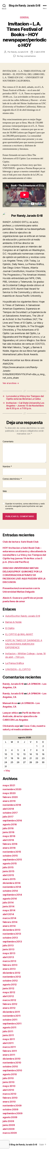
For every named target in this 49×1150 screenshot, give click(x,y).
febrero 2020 (10, 797)
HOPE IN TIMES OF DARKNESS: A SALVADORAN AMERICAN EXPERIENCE (23, 644)
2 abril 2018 (39, 52)
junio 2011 (8, 1035)
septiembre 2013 (12, 941)
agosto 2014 (10, 898)
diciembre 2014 (11, 883)
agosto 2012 (10, 984)
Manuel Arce (10, 703)
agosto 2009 (10, 1117)
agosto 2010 (10, 1074)
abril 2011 (8, 1043)
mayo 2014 (9, 910)
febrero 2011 (10, 1051)
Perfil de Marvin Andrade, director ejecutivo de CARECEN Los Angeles (21, 716)
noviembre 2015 (12, 851)
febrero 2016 (10, 844)
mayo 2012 (9, 992)
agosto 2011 (9, 1027)
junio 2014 (8, 906)
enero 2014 (9, 926)
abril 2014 (8, 914)
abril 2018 (8, 808)
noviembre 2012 (12, 976)
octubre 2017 (10, 812)
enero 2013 (9, 969)
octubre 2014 (10, 890)
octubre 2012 (10, 980)
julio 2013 (8, 945)
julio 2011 (8, 1031)
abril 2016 (8, 840)
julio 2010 (8, 1078)
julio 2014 (8, 902)
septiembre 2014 (12, 894)
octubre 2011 (10, 1019)
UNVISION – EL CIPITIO (18, 669)
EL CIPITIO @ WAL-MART (19, 634)
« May (7, 770)
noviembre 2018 (12, 805)
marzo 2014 (9, 918)
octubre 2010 (10, 1066)
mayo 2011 (9, 1039)
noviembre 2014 (12, 887)
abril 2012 (8, 996)
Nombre (7, 466)
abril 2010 (8, 1090)
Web (5, 491)
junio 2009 (9, 1125)
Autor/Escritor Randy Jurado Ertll (22, 616)
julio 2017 (8, 816)
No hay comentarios (26, 56)
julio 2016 (8, 828)
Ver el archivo (11, 383)
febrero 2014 (10, 922)
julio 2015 (8, 867)
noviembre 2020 (12, 789)
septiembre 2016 (12, 820)
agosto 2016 (10, 824)
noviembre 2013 (12, 933)
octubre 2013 (10, 937)
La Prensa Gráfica (14, 663)
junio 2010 (8, 1082)
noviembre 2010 (12, 1062)
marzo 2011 (9, 1047)
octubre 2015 (10, 855)
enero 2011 (9, 1054)
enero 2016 (9, 847)
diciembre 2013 (11, 929)
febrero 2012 (10, 1004)
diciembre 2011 (11, 1011)
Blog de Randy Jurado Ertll (24, 5)
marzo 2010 (9, 1093)
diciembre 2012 (11, 972)
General (24, 17)
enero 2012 (9, 1008)
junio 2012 (8, 988)
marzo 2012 (9, 1000)
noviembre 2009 (12, 1105)
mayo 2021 (9, 785)
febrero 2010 (10, 1097)
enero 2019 (9, 801)
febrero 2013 (10, 965)
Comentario (8, 441)
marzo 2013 (9, 961)
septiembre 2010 (12, 1070)
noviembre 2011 (12, 1015)
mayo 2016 (9, 836)
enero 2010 (9, 1101)
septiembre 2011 (12, 1023)
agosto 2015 (10, 863)
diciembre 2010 (12, 1058)
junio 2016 (8, 832)
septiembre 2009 (12, 1113)
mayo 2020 (9, 793)
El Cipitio (9, 628)
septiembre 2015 (12, 859)
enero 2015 (9, 879)
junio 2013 (8, 949)
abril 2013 (8, 957)
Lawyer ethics (11, 712)
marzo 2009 (10, 1133)
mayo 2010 (9, 1086)
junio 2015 (8, 871)
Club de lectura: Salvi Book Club (20, 541)
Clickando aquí (11, 726)
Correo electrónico (12, 479)
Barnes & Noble (13, 622)
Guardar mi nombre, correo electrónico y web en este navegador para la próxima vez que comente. (25, 506)
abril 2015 (8, 875)
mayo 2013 (9, 953)
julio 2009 (8, 1121)
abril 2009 (8, 1129)
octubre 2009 (10, 1109)
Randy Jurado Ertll (19, 52)
